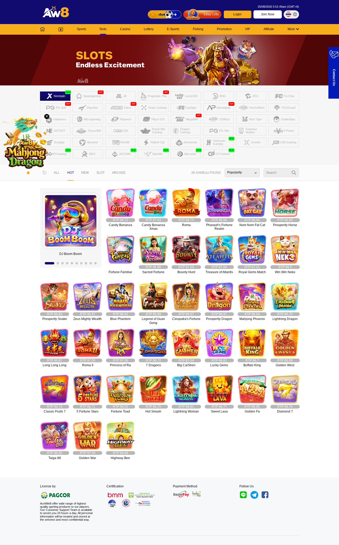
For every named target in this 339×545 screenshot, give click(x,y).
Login (237, 14)
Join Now (267, 14)
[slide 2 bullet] (58, 263)
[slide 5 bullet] (72, 263)
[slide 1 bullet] (49, 263)
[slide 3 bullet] (62, 263)
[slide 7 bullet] (81, 263)
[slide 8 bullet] (86, 263)
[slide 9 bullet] (91, 263)
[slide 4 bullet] (67, 263)
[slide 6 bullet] (76, 263)
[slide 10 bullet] (95, 263)
